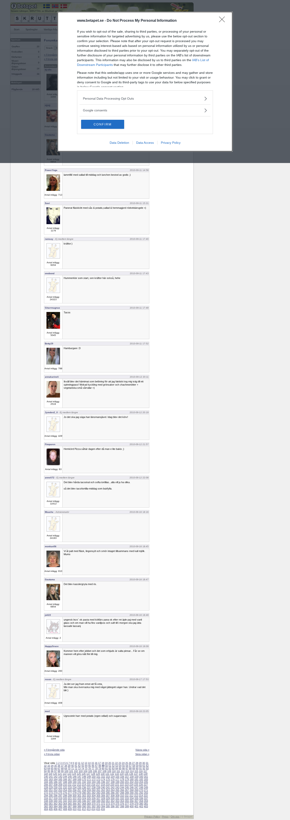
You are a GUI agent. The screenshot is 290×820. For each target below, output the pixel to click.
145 (70, 776)
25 (126, 763)
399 (127, 806)
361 (51, 803)
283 (98, 792)
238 (94, 787)
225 (136, 784)
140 (46, 776)
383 (51, 806)
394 (103, 806)
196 (103, 782)
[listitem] (145, 98)
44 (86, 765)
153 (108, 776)
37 (62, 765)
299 (70, 795)
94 (45, 771)
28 (136, 763)
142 (55, 776)
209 (60, 784)
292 (141, 792)
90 (137, 768)
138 (141, 773)
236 (84, 787)
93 (147, 768)
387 (70, 806)
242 (113, 787)
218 (103, 784)
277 (70, 792)
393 (98, 806)
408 (65, 809)
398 (122, 806)
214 (84, 784)
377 (127, 803)
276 (65, 792)
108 (104, 771)
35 (55, 765)
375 (117, 803)
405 (51, 809)
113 (127, 771)
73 (79, 768)
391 (89, 806)
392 (94, 806)
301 (79, 795)
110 (114, 771)
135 (126, 773)
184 (46, 782)
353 (117, 801)
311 (127, 795)
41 (76, 765)
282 (94, 792)
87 (127, 768)
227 (146, 784)
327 (98, 798)
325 (89, 798)
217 (98, 784)
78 (96, 768)
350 (103, 801)
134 (122, 773)
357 (136, 801)
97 (55, 771)
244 (122, 787)
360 (46, 803)
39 (69, 765)
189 (70, 782)
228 (46, 787)
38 (65, 765)
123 (69, 773)
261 (98, 790)
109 (109, 771)
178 (122, 779)
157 (127, 776)
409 (70, 809)
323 (79, 798)
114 (132, 771)
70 (69, 768)
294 (46, 795)
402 (141, 806)
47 (96, 765)
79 (99, 768)
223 (127, 784)
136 (131, 773)
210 (65, 784)
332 (122, 798)
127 (88, 773)
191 (79, 782)
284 (103, 792)
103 (81, 771)
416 (103, 809)
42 (79, 765)
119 (50, 773)
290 (132, 792)
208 (55, 784)
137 (136, 773)
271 (146, 790)
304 (94, 795)
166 (65, 779)
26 (130, 763)
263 (108, 790)
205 (146, 782)
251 (51, 790)
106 (95, 771)
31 (147, 763)
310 (122, 795)
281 (89, 792)
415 (98, 809)
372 (103, 803)
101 (71, 771)
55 (123, 765)
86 (123, 768)
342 (65, 801)
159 (136, 776)
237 (89, 787)
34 (52, 765)
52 (113, 765)
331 (117, 798)
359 (146, 801)
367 (79, 803)
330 (113, 798)
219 (108, 784)
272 (46, 792)
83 (113, 768)
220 (112, 784)
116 (141, 771)
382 (46, 806)
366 (74, 803)
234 (74, 787)
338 (46, 801)
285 (108, 792)
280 (84, 792)
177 (117, 779)
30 (143, 763)
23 (119, 763)
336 (141, 798)
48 (99, 765)
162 (46, 779)
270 (141, 790)
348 (94, 801)
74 (82, 768)
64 (48, 768)
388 (74, 806)
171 (89, 779)
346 (84, 801)
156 (122, 776)
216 (93, 784)
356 (132, 801)
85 (120, 768)
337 (146, 798)
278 (74, 792)
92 (144, 768)
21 (113, 763)
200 (122, 782)
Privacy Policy (171, 142)
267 (127, 790)
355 (127, 801)
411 (79, 809)
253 (60, 790)
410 (74, 809)
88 (130, 768)
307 (108, 795)
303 (89, 795)
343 (70, 801)
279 (79, 792)
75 (86, 768)
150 (94, 776)
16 (96, 763)
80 (103, 768)
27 (133, 763)
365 (70, 803)
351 (108, 801)
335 (136, 798)
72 (76, 768)
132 (112, 773)
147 (79, 776)
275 (60, 792)
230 (55, 787)
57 (130, 765)
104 (85, 771)
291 (136, 792)
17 (99, 763)
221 (117, 784)
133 (117, 773)
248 (141, 787)
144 (65, 776)
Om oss (175, 816)
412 (84, 809)
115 (136, 771)
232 (65, 787)
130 (103, 773)
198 (113, 782)
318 (55, 798)
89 (133, 768)
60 (140, 765)
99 (62, 771)
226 (141, 784)
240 (103, 787)
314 (141, 795)
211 (70, 784)
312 (131, 795)
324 (84, 798)
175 (108, 779)
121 (60, 773)
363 (60, 803)
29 (140, 763)
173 (98, 779)
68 (62, 768)
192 (84, 782)
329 (108, 798)
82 (110, 768)
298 (65, 795)
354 (122, 801)
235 (79, 787)
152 (103, 776)
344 (74, 801)
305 (98, 795)
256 (74, 790)
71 (72, 768)
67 (59, 768)
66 (55, 768)
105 (90, 771)
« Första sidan (52, 754)
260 (94, 790)
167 (70, 779)
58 (133, 765)
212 (74, 784)
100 (66, 771)
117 (145, 771)
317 (51, 798)
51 (110, 765)
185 (51, 782)
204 (141, 782)
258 (84, 790)
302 (84, 795)
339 (51, 801)
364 (65, 803)
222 (122, 784)
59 (137, 765)
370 (94, 803)
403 (146, 806)
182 (141, 779)
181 (136, 779)
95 (48, 771)
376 (122, 803)
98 (59, 771)
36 (59, 765)
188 (65, 782)
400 (132, 806)
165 (60, 779)
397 (117, 806)
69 (65, 768)
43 (82, 765)
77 (93, 768)
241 (108, 787)
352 (113, 801)
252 (55, 790)
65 (52, 768)
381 (146, 803)
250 (46, 790)
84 (116, 768)
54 (120, 765)
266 (122, 790)
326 (94, 798)
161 (146, 776)
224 (131, 784)
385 (60, 806)
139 (145, 773)
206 (46, 784)
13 (86, 763)
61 (144, 765)
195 (98, 782)
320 (65, 798)
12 (82, 763)
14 (89, 763)
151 (98, 776)
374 (113, 803)
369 (89, 803)
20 (109, 763)
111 (118, 771)
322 (74, 798)
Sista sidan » (142, 754)
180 (132, 779)
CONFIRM (103, 124)
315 (146, 795)
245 (127, 787)
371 (98, 803)
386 (65, 806)
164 (55, 779)
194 (94, 782)
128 (93, 773)
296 (55, 795)
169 (79, 779)
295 (51, 795)
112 (123, 771)
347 (89, 801)
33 (48, 765)
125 (79, 773)
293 (146, 792)
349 (98, 801)
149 (89, 776)
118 (46, 773)
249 (146, 787)
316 (46, 798)
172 (94, 779)
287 (117, 792)
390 (84, 806)
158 (132, 776)
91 (140, 768)
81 (106, 768)
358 (141, 801)
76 (89, 768)
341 (60, 801)
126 (84, 773)
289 (127, 792)
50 (106, 765)
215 (89, 784)
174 (103, 779)
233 (70, 787)
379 (136, 803)
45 (89, 765)
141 (51, 776)
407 (60, 809)
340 (55, 801)
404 (46, 809)
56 (127, 765)
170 (84, 779)
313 (136, 795)
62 (147, 765)
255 (70, 790)
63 (45, 768)
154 (113, 776)
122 (65, 773)
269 (136, 790)
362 (55, 803)
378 (132, 803)
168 (74, 779)
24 (123, 763)
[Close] (223, 21)
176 (113, 779)
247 (136, 787)
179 (127, 779)
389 (79, 806)
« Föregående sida (54, 749)
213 (79, 784)
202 (132, 782)
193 (89, 782)
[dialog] (145, 81)
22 (116, 763)
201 (127, 782)
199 (117, 782)
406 (55, 809)
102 (76, 771)
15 (92, 763)
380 (141, 803)
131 (107, 773)
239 (98, 787)
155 (117, 776)
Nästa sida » (142, 749)
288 (122, 792)
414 (93, 809)
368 (84, 803)
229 (51, 787)
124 (74, 773)
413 (89, 809)
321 (70, 798)
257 (79, 790)
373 (108, 803)
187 (60, 782)
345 (79, 801)
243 (117, 787)
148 (84, 776)
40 (72, 765)
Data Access (145, 142)
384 (55, 806)
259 (89, 790)
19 (106, 763)
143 (60, 776)
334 (132, 798)
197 (108, 782)
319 (60, 798)
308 (113, 795)
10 (76, 763)
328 (103, 798)
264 (113, 790)
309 (117, 795)
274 (55, 792)
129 (98, 773)
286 (113, 792)
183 (146, 779)
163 (51, 779)
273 (51, 792)
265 (117, 790)
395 (108, 806)
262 (103, 790)
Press (165, 816)
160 (141, 776)
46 (93, 765)
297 (60, 795)
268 (132, 790)
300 (74, 795)
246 (132, 787)
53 (116, 765)
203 (136, 782)
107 (100, 771)
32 (45, 765)
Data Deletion (119, 142)
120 (55, 773)
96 (52, 771)
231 (60, 787)
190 (74, 782)
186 (55, 782)
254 (65, 790)
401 (136, 806)
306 (103, 795)
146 (74, 776)
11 (79, 763)
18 (103, 763)
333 (127, 798)
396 (113, 806)
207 (51, 784)
